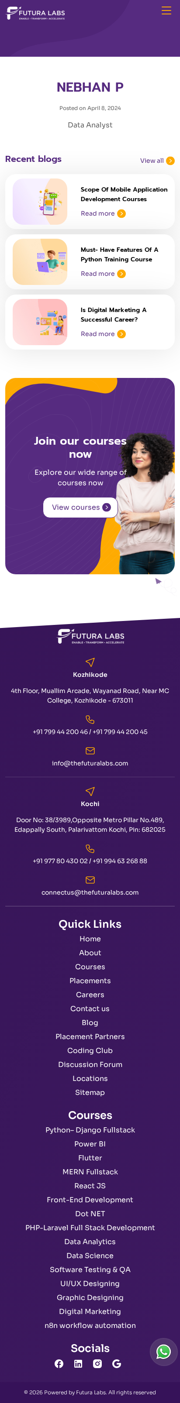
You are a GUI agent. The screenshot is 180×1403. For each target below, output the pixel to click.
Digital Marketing (90, 1311)
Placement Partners (90, 1036)
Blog (90, 1022)
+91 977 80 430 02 (60, 861)
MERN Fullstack (90, 1172)
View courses (76, 507)
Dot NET (90, 1213)
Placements (90, 980)
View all (152, 161)
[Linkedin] (80, 1363)
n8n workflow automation (90, 1325)
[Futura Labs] (35, 13)
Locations (90, 1078)
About (90, 952)
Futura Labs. (91, 1392)
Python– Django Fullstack (90, 1130)
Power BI (90, 1144)
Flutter (90, 1158)
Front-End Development (90, 1199)
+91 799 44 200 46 (60, 732)
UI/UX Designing (90, 1283)
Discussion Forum (90, 1064)
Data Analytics (90, 1241)
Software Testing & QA (90, 1269)
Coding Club (90, 1050)
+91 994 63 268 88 (120, 861)
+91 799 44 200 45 (120, 732)
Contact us (90, 1008)
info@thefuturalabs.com (90, 763)
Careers (90, 994)
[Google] (118, 1363)
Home (90, 938)
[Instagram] (99, 1363)
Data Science (90, 1255)
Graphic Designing (90, 1297)
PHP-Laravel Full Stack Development (90, 1227)
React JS (90, 1185)
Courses (90, 966)
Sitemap (90, 1092)
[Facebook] (61, 1363)
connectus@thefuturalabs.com (90, 892)
